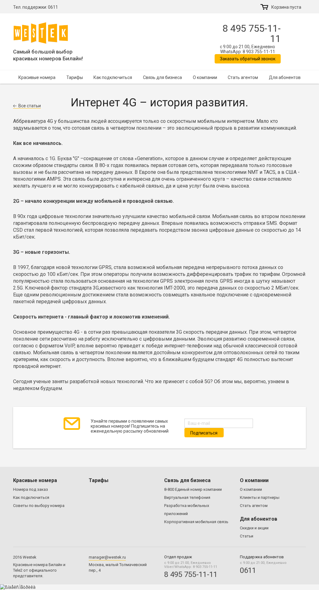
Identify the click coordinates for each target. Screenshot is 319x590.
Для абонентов (285, 77)
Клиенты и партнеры (259, 497)
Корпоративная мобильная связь (196, 521)
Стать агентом (243, 77)
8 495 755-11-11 (251, 33)
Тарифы (74, 77)
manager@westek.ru (107, 557)
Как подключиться (112, 77)
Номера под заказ (30, 489)
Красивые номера (36, 77)
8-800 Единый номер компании (193, 489)
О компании (205, 77)
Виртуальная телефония (187, 497)
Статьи (246, 536)
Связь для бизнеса (162, 77)
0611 (53, 7)
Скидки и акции (254, 528)
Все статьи (29, 105)
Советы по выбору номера (38, 505)
